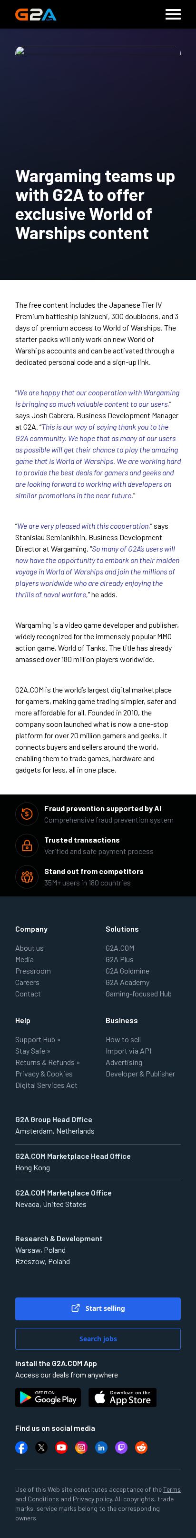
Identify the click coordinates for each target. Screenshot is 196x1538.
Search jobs (98, 1338)
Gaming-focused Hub (139, 993)
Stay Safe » (33, 1050)
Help (22, 1020)
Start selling (104, 1308)
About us (29, 947)
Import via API (128, 1050)
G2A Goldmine (127, 970)
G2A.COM (120, 947)
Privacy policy (92, 1499)
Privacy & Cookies (44, 1073)
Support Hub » (38, 1039)
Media (24, 959)
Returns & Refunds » (47, 1061)
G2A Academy (127, 981)
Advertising (124, 1061)
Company (31, 928)
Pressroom (33, 970)
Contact (28, 993)
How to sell (123, 1039)
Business (122, 1020)
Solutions (122, 928)
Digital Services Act (46, 1084)
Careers (27, 981)
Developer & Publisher (140, 1073)
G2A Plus (120, 959)
